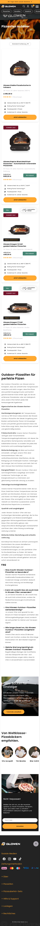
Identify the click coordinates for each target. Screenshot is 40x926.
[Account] (28, 6)
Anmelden (20, 826)
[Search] (24, 6)
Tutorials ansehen (14, 712)
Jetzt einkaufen (20, 117)
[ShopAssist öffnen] (35, 921)
